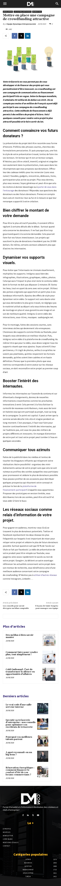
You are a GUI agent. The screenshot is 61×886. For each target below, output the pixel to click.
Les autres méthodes (22, 12)
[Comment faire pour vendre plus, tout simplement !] (48, 657)
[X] (21, 36)
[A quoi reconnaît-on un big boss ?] (42, 756)
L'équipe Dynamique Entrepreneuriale (21, 24)
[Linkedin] (27, 36)
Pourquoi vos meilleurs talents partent (19, 738)
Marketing (37, 12)
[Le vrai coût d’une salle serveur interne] (42, 708)
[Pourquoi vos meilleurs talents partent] (42, 740)
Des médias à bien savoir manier (19, 636)
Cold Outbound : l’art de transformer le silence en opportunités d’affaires (20, 672)
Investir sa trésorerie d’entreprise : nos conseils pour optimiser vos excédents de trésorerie (20, 724)
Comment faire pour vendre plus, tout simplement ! (22, 653)
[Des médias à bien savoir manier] (48, 639)
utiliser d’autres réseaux (45, 575)
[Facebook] (14, 36)
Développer (7, 12)
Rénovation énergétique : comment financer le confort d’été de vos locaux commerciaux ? (20, 771)
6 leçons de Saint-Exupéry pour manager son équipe (46, 607)
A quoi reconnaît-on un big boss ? (19, 753)
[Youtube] (38, 815)
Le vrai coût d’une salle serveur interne (18, 706)
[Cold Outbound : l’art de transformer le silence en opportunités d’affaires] (48, 674)
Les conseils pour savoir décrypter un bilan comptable (16, 607)
